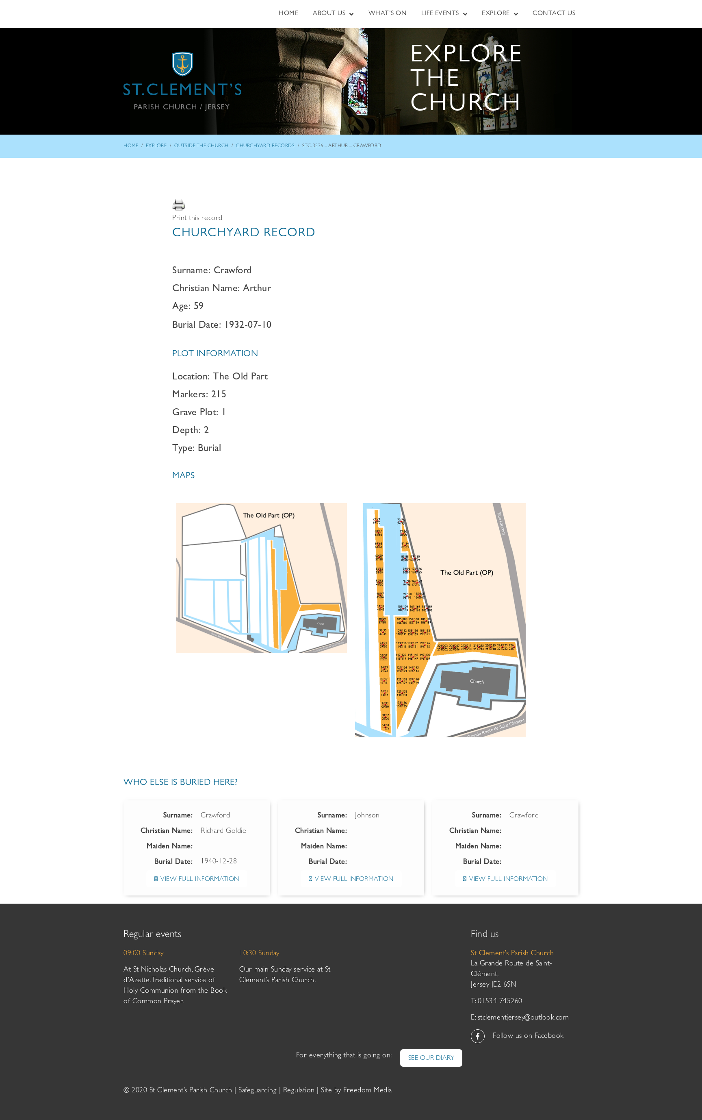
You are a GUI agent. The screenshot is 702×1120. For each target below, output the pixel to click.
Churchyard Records (265, 146)
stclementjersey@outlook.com (523, 1018)
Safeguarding (257, 1091)
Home (131, 146)
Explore (156, 146)
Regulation (299, 1091)
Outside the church (201, 146)
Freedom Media (367, 1091)
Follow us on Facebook (528, 1036)
